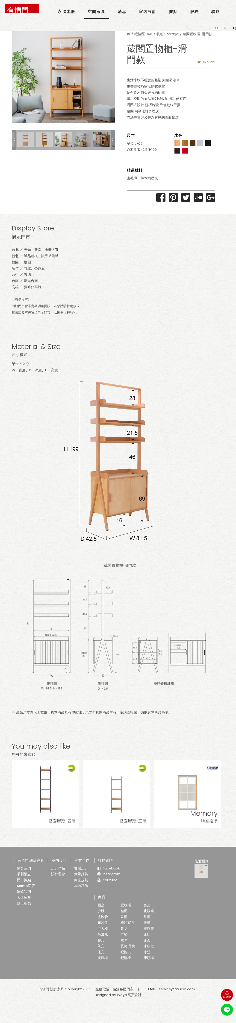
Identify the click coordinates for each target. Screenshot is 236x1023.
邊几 (100, 952)
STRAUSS (207, 62)
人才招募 (24, 897)
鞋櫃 (124, 910)
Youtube (110, 880)
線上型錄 (24, 903)
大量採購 (81, 874)
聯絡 (215, 11)
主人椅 (102, 928)
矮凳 (124, 940)
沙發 (100, 910)
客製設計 (81, 868)
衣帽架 (149, 928)
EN (224, 28)
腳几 (100, 940)
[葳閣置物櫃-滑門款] (201, 871)
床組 (147, 934)
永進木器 (66, 11)
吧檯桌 (126, 952)
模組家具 (127, 922)
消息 (122, 11)
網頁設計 (135, 994)
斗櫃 (147, 916)
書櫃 (124, 916)
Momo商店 (26, 885)
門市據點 (24, 880)
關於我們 (24, 868)
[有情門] (22, 8)
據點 (173, 11)
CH (217, 28)
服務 (194, 11)
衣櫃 (147, 922)
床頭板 (149, 946)
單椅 (124, 934)
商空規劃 (81, 880)
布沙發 (102, 922)
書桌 (147, 905)
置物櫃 (126, 905)
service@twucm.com (177, 989)
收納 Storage (167, 34)
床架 (147, 940)
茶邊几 (102, 934)
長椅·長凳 (128, 946)
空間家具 (96, 11)
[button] (14, 140)
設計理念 (58, 874)
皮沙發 (102, 916)
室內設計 (147, 11)
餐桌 (124, 928)
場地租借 (81, 885)
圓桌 (100, 905)
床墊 (147, 952)
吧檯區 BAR (143, 34)
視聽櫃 (102, 957)
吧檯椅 (126, 957)
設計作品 (58, 868)
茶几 (100, 946)
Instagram (112, 874)
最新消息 (24, 874)
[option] (63, 77)
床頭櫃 (149, 957)
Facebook (111, 868)
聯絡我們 (24, 891)
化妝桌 (149, 910)
